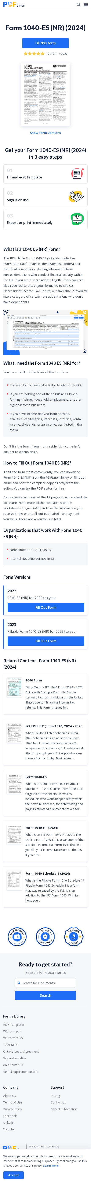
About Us (9, 1096)
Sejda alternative (14, 1058)
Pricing (55, 1096)
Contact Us (58, 1102)
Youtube (9, 1129)
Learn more (51, 1165)
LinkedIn (9, 1123)
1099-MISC (10, 1045)
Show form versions (45, 133)
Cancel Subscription (64, 1109)
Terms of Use (12, 1102)
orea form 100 (13, 1065)
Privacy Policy (12, 1109)
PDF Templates (14, 1025)
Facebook (10, 1116)
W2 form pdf (12, 1031)
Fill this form (45, 43)
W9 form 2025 (13, 1038)
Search (45, 995)
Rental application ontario (20, 1072)
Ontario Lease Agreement (21, 1051)
